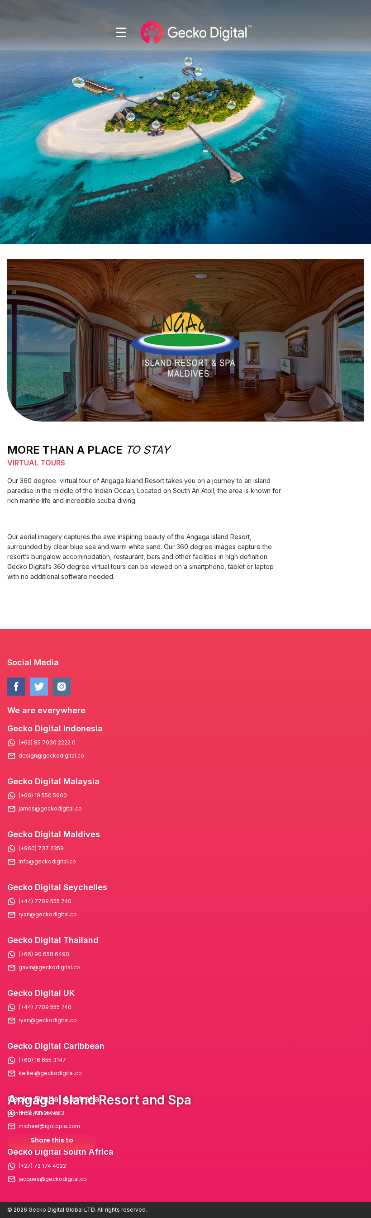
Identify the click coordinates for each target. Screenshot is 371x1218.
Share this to (52, 1140)
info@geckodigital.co (47, 861)
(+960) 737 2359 (41, 848)
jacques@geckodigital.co (53, 1179)
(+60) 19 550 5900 (43, 795)
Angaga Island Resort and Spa (99, 1100)
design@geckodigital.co (51, 756)
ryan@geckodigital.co (48, 914)
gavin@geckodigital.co (49, 967)
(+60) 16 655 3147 (42, 1060)
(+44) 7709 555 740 (45, 901)
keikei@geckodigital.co (50, 1073)
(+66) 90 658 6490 (44, 954)
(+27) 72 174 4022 (42, 1166)
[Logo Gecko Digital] (195, 32)
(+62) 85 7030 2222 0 (47, 742)
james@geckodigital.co (50, 809)
